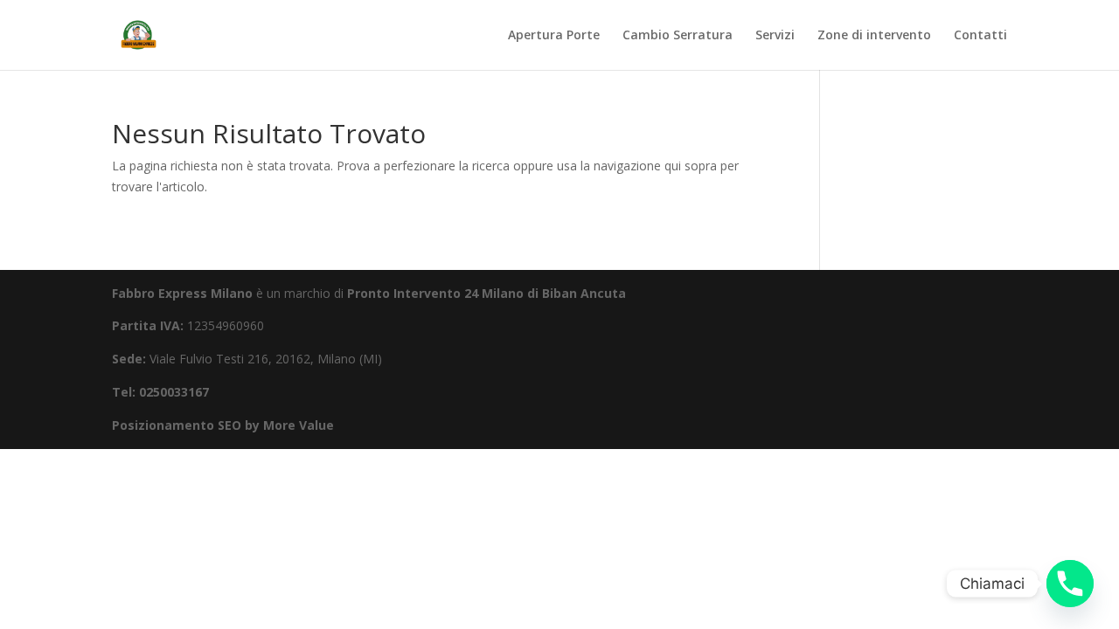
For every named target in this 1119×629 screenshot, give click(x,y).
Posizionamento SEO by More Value (223, 425)
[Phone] (1070, 583)
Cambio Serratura (677, 36)
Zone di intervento (874, 36)
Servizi (775, 36)
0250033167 (174, 392)
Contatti (980, 36)
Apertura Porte (554, 36)
